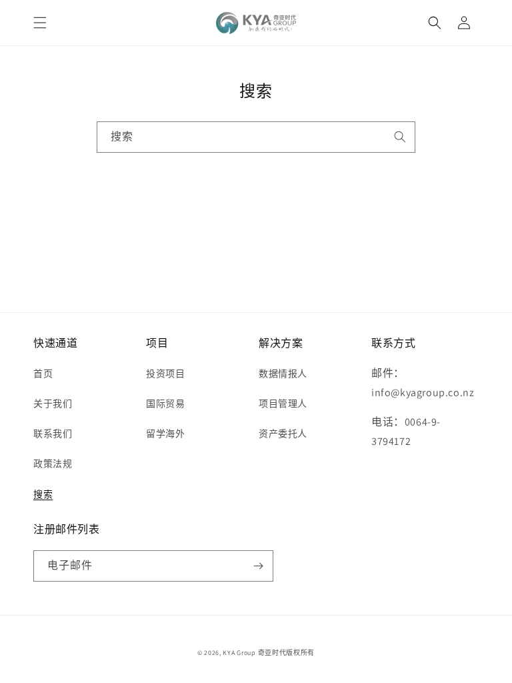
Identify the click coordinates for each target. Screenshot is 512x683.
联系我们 (52, 434)
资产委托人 (283, 434)
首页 (43, 374)
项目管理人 (283, 404)
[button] (40, 22)
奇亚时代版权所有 (286, 652)
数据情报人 (283, 374)
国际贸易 (165, 404)
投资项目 (165, 374)
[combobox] (256, 137)
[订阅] (258, 566)
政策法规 (52, 464)
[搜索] (400, 136)
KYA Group (239, 652)
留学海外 (165, 434)
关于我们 (52, 404)
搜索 (43, 494)
